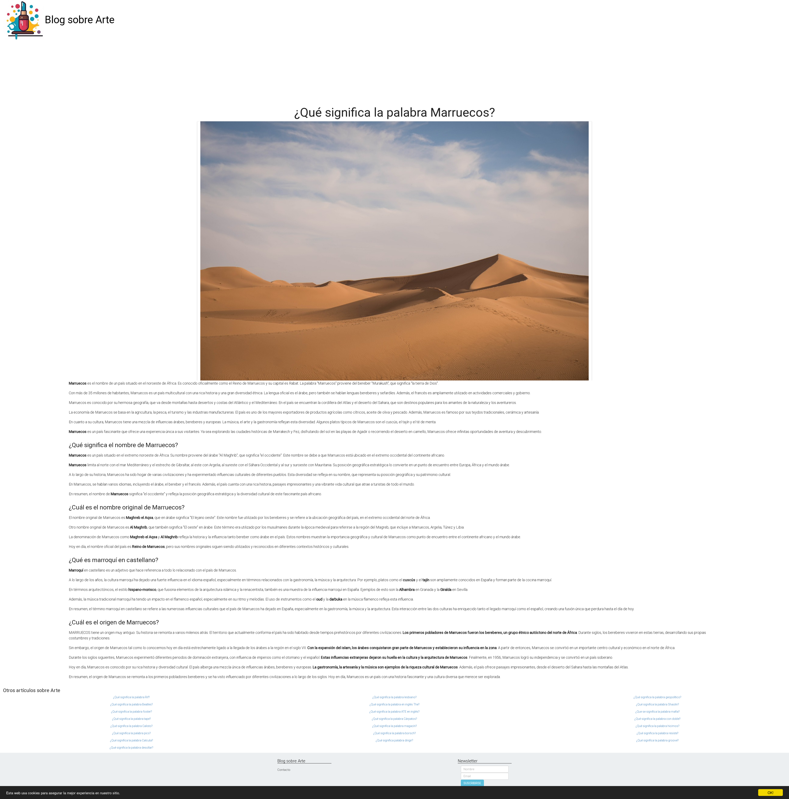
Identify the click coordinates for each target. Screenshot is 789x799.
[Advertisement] (394, 71)
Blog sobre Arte (79, 20)
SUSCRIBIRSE (472, 783)
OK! (771, 792)
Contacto (283, 770)
